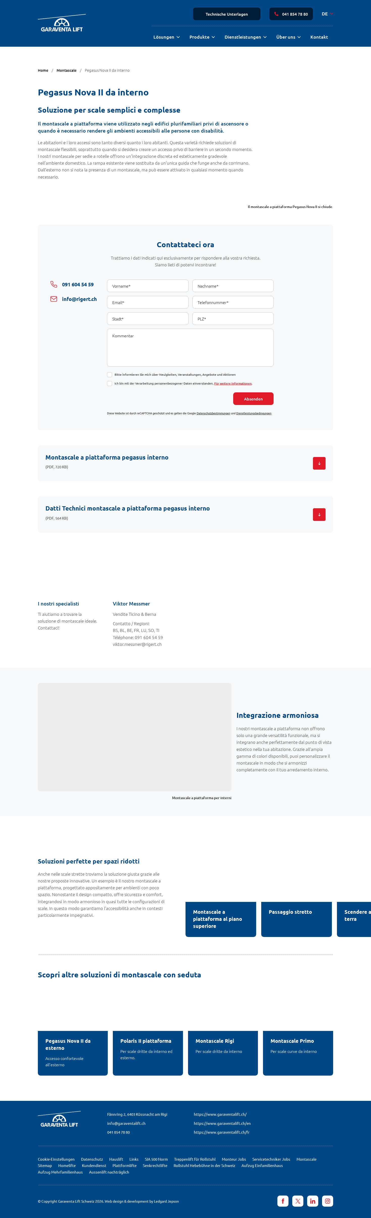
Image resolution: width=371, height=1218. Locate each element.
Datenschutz (92, 1159)
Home (43, 70)
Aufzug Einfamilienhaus (262, 1165)
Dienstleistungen (243, 37)
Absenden (253, 398)
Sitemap (45, 1165)
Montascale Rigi (215, 1040)
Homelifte (67, 1165)
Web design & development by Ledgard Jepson (142, 1201)
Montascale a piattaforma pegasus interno (107, 457)
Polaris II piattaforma (145, 1040)
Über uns (285, 37)
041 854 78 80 (295, 14)
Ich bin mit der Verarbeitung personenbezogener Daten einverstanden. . (183, 383)
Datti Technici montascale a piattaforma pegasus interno (127, 508)
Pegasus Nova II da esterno (68, 1044)
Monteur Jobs (234, 1159)
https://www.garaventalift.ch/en (222, 1123)
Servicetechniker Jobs (271, 1159)
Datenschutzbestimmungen (213, 413)
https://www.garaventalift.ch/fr (222, 1132)
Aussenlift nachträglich (109, 1172)
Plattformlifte (125, 1165)
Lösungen (163, 37)
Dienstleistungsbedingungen (253, 413)
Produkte (199, 37)
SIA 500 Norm (156, 1159)
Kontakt (319, 37)
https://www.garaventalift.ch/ (220, 1114)
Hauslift (116, 1159)
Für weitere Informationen (233, 383)
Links (134, 1159)
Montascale (67, 70)
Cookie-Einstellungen (56, 1159)
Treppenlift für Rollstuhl (195, 1159)
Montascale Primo (292, 1040)
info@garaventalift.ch (126, 1123)
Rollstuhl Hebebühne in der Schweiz (204, 1165)
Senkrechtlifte (155, 1165)
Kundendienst (94, 1165)
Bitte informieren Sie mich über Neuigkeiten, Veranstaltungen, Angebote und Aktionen (175, 374)
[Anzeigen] (178, 37)
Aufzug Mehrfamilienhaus (60, 1172)
